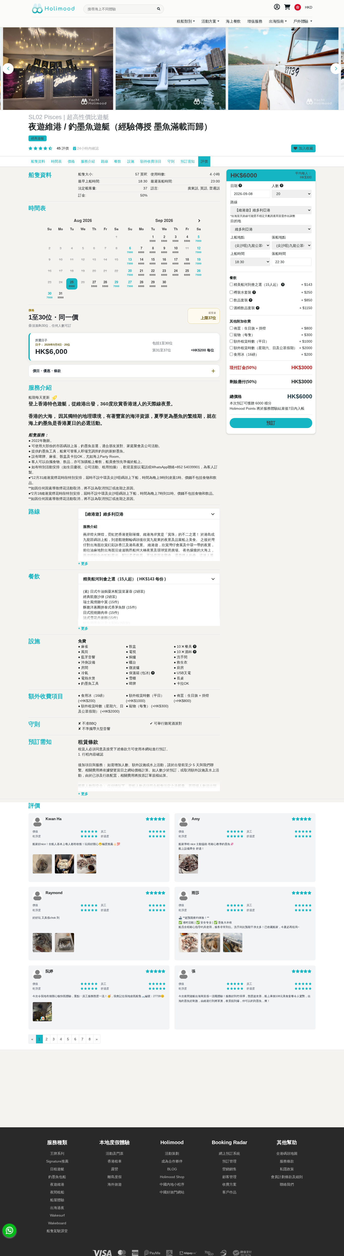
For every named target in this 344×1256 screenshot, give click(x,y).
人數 (276, 186)
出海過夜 (57, 1208)
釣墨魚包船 (57, 1177)
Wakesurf (57, 1215)
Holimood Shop (172, 1177)
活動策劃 (172, 1153)
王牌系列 (57, 1153)
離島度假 (115, 1177)
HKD (308, 7)
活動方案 (208, 21)
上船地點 (237, 237)
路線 (233, 202)
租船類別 (184, 21)
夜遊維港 (57, 1184)
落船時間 (279, 254)
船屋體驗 (57, 1200)
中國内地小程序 (172, 1184)
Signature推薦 (57, 1161)
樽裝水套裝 (242, 292)
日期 (234, 186)
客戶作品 (229, 1192)
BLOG (172, 1169)
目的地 (235, 221)
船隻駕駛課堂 (57, 1231)
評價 (63, 148)
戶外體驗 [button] (301, 21)
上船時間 (237, 254)
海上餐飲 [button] (233, 21)
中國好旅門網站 (172, 1192)
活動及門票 (114, 1153)
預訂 (271, 423)
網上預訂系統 (229, 1153)
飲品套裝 (241, 300)
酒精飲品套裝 (244, 308)
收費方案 (229, 1184)
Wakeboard (57, 1223)
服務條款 (287, 1161)
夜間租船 (57, 1192)
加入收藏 (305, 148)
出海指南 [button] (276, 21)
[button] (8, 68)
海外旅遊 (115, 1184)
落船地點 (279, 237)
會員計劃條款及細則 (287, 1177)
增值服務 (254, 21)
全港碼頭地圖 (286, 1153)
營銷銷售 (229, 1169)
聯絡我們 (287, 1184)
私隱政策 (287, 1169)
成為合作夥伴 (172, 1161)
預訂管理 (229, 1161)
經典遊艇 (37, 138)
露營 (114, 1169)
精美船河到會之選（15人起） (257, 285)
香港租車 (115, 1161)
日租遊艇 (57, 1169)
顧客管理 (229, 1177)
